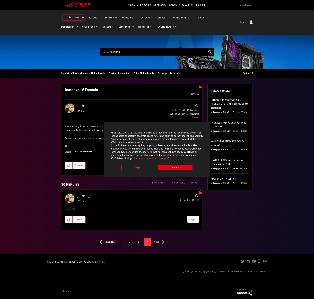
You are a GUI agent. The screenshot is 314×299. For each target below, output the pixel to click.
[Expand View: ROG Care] (99, 17)
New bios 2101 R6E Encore (223, 178)
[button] (69, 165)
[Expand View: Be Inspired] (83, 17)
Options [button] (247, 73)
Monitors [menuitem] (107, 26)
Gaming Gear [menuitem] (125, 26)
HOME (64, 261)
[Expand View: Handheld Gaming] (191, 17)
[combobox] (157, 52)
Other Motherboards (144, 73)
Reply (193, 219)
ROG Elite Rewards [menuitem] (165, 26)
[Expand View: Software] (116, 17)
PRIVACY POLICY (210, 272)
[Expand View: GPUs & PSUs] (97, 27)
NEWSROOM (75, 261)
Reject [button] (138, 167)
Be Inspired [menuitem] (74, 17)
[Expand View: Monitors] (113, 27)
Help (242, 22)
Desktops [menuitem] (145, 17)
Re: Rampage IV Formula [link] (168, 73)
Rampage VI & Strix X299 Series (225, 112)
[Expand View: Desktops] (152, 17)
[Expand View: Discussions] (135, 17)
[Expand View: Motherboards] (76, 27)
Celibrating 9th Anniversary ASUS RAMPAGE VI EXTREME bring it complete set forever (229, 104)
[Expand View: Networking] (151, 27)
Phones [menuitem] (200, 17)
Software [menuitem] (109, 17)
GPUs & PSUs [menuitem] (88, 26)
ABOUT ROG (53, 261)
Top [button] (67, 291)
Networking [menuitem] (143, 26)
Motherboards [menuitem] (67, 26)
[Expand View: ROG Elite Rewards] (176, 27)
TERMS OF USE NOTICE (191, 272)
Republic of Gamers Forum (74, 73)
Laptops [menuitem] (161, 17)
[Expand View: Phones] (206, 17)
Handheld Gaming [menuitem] (181, 17)
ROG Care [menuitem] (92, 17)
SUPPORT (200, 5)
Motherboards (98, 73)
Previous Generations (120, 73)
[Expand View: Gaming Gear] (133, 27)
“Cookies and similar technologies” (151, 158)
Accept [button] (175, 167)
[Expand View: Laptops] (167, 17)
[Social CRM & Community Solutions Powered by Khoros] (244, 292)
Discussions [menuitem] (127, 17)
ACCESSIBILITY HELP (95, 261)
